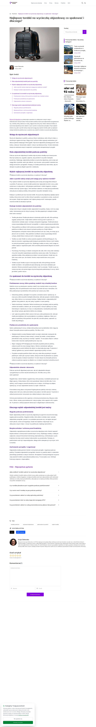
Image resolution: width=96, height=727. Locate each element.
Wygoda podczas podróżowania (22, 107)
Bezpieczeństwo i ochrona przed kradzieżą (25, 110)
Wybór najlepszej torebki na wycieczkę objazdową (27, 84)
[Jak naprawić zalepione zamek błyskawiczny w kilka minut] (81, 109)
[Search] (82, 3)
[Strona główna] (10, 13)
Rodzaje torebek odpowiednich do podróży (25, 89)
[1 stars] (11, 555)
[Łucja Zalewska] (12, 67)
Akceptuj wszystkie (18, 722)
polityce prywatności (23, 715)
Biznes (56, 3)
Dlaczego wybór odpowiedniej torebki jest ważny (26, 105)
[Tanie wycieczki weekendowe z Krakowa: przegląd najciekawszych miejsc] (68, 49)
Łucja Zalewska (19, 66)
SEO (69, 3)
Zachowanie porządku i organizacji (23, 112)
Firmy (50, 3)
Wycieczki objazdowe (15, 119)
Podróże (63, 3)
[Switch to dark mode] (85, 3)
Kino (45, 3)
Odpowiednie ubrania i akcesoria (23, 101)
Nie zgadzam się (18, 718)
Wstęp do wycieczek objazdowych (22, 78)
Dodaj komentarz (35, 594)
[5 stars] (20, 555)
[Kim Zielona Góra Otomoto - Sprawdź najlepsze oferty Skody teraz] (69, 90)
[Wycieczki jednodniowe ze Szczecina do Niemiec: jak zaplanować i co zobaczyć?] (68, 59)
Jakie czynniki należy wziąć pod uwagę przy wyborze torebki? (30, 87)
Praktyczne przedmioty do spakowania (24, 98)
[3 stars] (15, 555)
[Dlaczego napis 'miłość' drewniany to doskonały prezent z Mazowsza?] (81, 90)
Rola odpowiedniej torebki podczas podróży (25, 81)
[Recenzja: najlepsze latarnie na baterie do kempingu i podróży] (68, 69)
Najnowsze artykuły (36, 3)
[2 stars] (13, 555)
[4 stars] (18, 555)
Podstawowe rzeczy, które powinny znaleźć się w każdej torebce (31, 96)
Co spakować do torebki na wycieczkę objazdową (26, 93)
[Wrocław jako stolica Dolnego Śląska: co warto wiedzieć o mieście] (69, 109)
